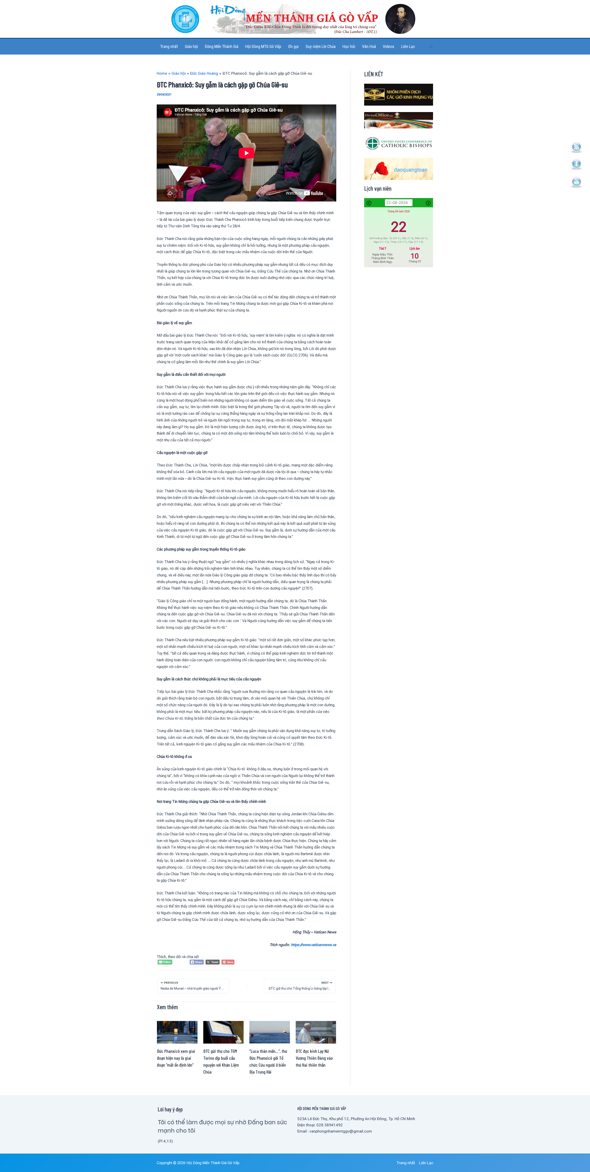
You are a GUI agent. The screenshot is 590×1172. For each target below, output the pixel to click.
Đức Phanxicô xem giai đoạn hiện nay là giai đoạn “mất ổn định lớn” (176, 1058)
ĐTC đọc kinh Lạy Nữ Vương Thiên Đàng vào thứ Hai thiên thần (314, 1058)
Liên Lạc (426, 1162)
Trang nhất (405, 1162)
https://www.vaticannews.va (313, 945)
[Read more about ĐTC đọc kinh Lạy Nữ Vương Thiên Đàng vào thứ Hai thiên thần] (316, 1032)
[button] (431, 47)
